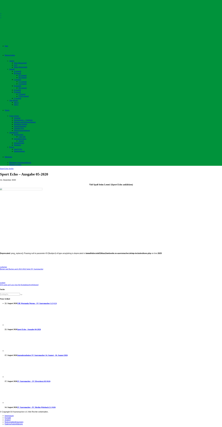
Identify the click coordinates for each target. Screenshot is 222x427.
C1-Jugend (22, 82)
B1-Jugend (22, 75)
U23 (15, 65)
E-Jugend (17, 90)
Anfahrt (8, 420)
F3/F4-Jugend (23, 96)
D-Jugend (17, 86)
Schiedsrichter (19, 143)
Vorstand (17, 118)
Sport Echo (18, 149)
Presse (11, 147)
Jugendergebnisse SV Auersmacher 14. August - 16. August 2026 (42, 355)
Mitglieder (8, 157)
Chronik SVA (19, 128)
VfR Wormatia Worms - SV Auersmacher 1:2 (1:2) (37, 303)
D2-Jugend (22, 88)
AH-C (16, 105)
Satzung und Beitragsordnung (25, 122)
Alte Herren (13, 100)
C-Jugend (17, 80)
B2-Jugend (22, 77)
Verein (7, 110)
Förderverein (18, 135)
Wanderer (17, 145)
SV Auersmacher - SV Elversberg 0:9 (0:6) (33, 381)
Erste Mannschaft (20, 63)
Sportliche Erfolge (20, 124)
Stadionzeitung (19, 151)
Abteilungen (13, 133)
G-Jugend (17, 98)
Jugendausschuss (20, 139)
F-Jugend (17, 92)
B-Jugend (17, 73)
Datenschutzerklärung (22, 130)
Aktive (11, 61)
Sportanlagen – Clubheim (23, 120)
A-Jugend (17, 71)
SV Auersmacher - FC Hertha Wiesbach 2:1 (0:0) (36, 407)
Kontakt (8, 418)
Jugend (11, 69)
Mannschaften (10, 55)
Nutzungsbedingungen (14, 422)
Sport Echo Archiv (7, 169)
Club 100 (21, 137)
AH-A (16, 102)
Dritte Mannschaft (20, 67)
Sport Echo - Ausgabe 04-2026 (29, 329)
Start (6, 46)
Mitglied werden (15, 165)
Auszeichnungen (20, 126)
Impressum (9, 416)
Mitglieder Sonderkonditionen (20, 163)
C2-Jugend (22, 84)
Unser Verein (14, 116)
